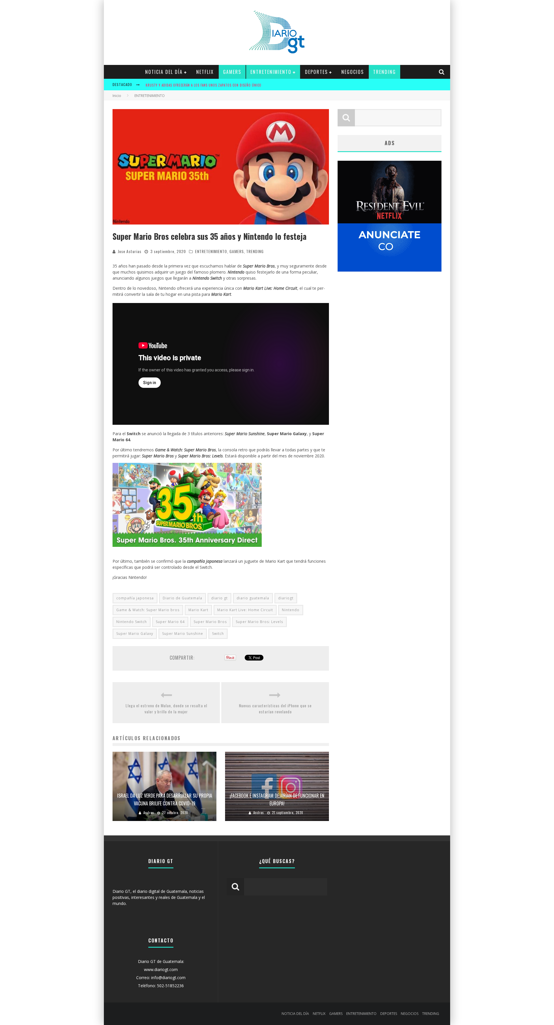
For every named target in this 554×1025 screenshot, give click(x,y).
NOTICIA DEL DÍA (164, 71)
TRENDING (384, 71)
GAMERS (232, 71)
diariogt (285, 598)
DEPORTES (316, 71)
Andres (148, 812)
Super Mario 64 (170, 621)
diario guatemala (253, 598)
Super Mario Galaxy (134, 633)
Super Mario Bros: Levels (259, 621)
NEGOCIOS (352, 71)
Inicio (117, 95)
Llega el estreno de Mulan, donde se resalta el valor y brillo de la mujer (166, 708)
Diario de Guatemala (182, 598)
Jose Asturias (129, 251)
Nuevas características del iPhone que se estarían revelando (275, 708)
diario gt (219, 598)
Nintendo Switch (131, 621)
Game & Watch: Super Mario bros (147, 609)
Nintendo (291, 609)
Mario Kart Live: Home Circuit (245, 609)
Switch (218, 633)
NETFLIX (205, 71)
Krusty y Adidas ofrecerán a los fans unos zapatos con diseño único (203, 85)
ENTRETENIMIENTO (270, 71)
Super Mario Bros (210, 621)
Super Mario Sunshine (182, 633)
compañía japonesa (135, 598)
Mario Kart (198, 609)
